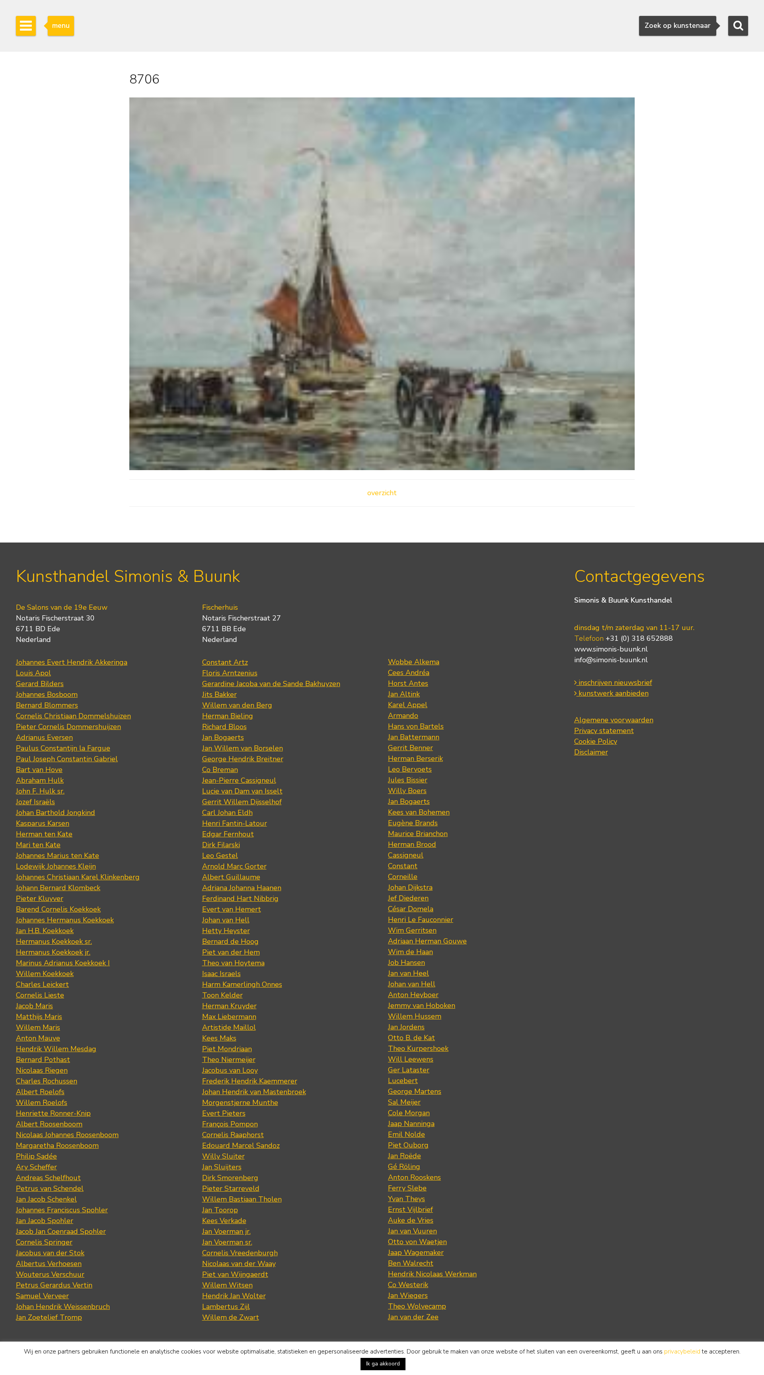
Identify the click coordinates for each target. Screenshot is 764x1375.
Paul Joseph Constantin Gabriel (67, 759)
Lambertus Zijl (226, 1306)
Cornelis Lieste (40, 995)
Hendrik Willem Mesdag (56, 1049)
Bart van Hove (39, 769)
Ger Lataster (408, 1070)
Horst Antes (408, 683)
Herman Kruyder (229, 1006)
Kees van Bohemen (419, 812)
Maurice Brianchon (418, 833)
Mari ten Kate (38, 845)
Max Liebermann (229, 1016)
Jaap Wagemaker (416, 1252)
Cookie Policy (595, 741)
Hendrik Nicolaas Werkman (432, 1274)
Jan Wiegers (408, 1295)
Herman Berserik (415, 758)
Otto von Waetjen (417, 1242)
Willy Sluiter (223, 1156)
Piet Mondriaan (227, 1049)
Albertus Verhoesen (49, 1263)
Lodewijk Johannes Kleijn (56, 866)
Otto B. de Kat (411, 1037)
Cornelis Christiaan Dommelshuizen (73, 716)
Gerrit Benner (410, 748)
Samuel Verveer (42, 1296)
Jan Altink (404, 694)
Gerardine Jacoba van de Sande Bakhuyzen (271, 683)
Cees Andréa (408, 672)
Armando (403, 715)
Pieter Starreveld (230, 1188)
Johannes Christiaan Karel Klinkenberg (78, 877)
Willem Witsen (227, 1285)
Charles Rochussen (46, 1081)
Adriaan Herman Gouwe (427, 941)
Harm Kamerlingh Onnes (242, 984)
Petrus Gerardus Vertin (54, 1285)
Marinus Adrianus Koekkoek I (63, 963)
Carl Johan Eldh (227, 812)
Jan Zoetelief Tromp (49, 1317)
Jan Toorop (220, 1210)
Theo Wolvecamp (417, 1306)
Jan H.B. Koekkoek (45, 930)
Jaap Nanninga (411, 1123)
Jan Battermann (413, 737)
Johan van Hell (225, 920)
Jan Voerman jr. (226, 1231)
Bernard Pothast (43, 1059)
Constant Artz (225, 662)
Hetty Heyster (226, 930)
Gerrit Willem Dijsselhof (242, 802)
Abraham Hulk (40, 780)
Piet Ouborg (408, 1145)
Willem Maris (38, 1027)
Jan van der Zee (413, 1317)
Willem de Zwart (230, 1317)
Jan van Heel (408, 973)
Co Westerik (408, 1284)
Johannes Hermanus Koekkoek (65, 920)
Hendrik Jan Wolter (234, 1296)
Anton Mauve (38, 1038)
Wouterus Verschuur (50, 1274)
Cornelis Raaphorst (233, 1135)
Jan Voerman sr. (227, 1242)
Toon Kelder (222, 995)
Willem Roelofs (41, 1102)
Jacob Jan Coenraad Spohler (61, 1231)
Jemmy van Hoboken (421, 1005)
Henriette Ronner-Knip (53, 1113)
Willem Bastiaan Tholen (242, 1199)
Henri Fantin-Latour (234, 823)
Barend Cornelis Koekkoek (58, 909)
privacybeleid (682, 1352)
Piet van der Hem (231, 952)
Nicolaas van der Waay (239, 1263)
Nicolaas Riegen (42, 1070)
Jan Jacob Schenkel (46, 1199)
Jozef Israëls (35, 802)
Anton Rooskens (414, 1177)
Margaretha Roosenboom (57, 1145)
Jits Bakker (219, 694)
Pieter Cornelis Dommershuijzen (68, 726)
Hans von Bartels (416, 726)
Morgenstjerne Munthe (240, 1102)
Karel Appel (407, 705)
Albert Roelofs (40, 1092)
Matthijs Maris (39, 1016)
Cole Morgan (409, 1113)
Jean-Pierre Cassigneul (239, 780)
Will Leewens (410, 1059)
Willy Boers (407, 790)
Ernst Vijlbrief (410, 1209)
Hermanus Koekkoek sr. (54, 941)
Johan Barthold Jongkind (55, 812)
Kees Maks (219, 1038)
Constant (402, 866)
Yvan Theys (406, 1199)
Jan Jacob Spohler (44, 1220)
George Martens (414, 1091)
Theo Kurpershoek (418, 1048)
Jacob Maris (34, 1006)
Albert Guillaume (231, 877)
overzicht (382, 493)
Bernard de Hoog (230, 941)
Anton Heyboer (413, 995)
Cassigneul (405, 855)
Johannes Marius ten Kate (57, 855)
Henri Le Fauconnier (420, 919)
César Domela (410, 909)
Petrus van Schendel (50, 1188)
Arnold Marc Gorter (234, 866)
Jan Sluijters (222, 1167)
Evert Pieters (224, 1113)
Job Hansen (406, 962)
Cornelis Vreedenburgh (240, 1253)
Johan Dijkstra (410, 887)
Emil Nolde (406, 1134)
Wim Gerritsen (412, 930)
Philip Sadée (36, 1156)
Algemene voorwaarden (613, 720)
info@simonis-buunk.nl (611, 660)
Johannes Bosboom (47, 694)
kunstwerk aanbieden (613, 693)
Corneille (402, 876)
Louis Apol (33, 673)
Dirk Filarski (221, 845)
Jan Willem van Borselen (242, 748)
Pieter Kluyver (39, 898)
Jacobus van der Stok (50, 1253)
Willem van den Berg (237, 705)
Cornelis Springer (44, 1242)
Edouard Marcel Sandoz (241, 1145)
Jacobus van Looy (230, 1070)
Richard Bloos (224, 726)
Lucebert (403, 1080)
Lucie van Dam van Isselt (242, 791)
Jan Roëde (404, 1156)
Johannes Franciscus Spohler (62, 1210)
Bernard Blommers (47, 705)
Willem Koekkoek (45, 973)
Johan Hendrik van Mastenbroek (254, 1092)
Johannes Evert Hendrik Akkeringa (71, 662)
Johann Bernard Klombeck (58, 888)
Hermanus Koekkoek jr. (53, 952)
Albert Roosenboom (49, 1124)
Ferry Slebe (407, 1188)
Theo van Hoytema (233, 963)
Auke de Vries (410, 1220)
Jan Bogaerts (223, 737)
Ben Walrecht (410, 1263)
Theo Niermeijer (228, 1059)
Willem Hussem (414, 1016)
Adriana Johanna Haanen (241, 888)
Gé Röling (404, 1166)
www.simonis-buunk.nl (611, 649)
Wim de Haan (410, 952)
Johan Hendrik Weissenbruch (63, 1306)
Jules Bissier (407, 780)
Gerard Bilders (40, 683)
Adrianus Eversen (44, 737)
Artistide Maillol (229, 1027)
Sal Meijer (404, 1102)
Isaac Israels (221, 973)
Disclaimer (591, 752)
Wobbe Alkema (413, 662)
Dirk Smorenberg (230, 1177)
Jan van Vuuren (412, 1231)
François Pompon (230, 1124)
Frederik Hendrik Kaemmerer (249, 1081)
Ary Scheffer (36, 1167)
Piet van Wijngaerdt (235, 1274)
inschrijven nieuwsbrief (614, 682)
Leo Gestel (220, 855)
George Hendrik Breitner (242, 759)
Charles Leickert (42, 984)
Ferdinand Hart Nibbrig (240, 898)
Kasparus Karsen (42, 823)
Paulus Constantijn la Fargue (63, 748)
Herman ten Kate (44, 834)
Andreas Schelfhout (48, 1177)
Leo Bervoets (410, 769)
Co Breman (220, 769)
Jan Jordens (406, 1027)
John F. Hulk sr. (40, 791)
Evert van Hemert (231, 909)
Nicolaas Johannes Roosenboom (67, 1135)
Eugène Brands (413, 823)
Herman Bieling (227, 716)
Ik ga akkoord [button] (383, 1363)
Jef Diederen (408, 898)
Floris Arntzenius (229, 673)
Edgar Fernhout (228, 834)
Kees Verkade (224, 1220)
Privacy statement (604, 730)
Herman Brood (412, 844)
